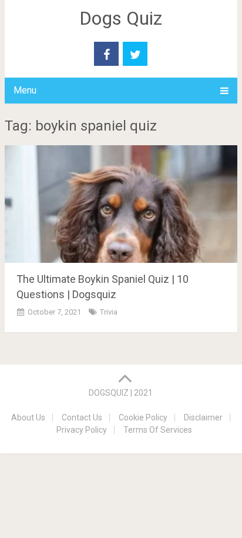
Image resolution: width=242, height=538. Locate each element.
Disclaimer (203, 417)
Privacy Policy (81, 430)
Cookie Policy (143, 417)
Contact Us (82, 417)
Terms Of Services (157, 430)
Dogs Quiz (120, 18)
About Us (28, 417)
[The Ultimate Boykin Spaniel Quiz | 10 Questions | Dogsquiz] (121, 204)
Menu (25, 90)
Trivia (108, 312)
